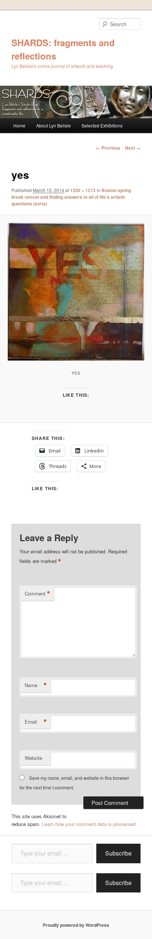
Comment (37, 594)
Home (19, 125)
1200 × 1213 (83, 190)
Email (36, 722)
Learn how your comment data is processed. (89, 823)
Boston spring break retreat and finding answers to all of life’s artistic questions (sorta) (71, 197)
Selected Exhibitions (102, 125)
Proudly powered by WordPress (76, 925)
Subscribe (118, 853)
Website (33, 757)
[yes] (76, 292)
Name (36, 685)
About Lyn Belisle (53, 125)
